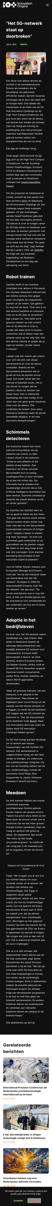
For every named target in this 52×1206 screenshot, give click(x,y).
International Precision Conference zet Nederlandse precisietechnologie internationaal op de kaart (25, 1091)
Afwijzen (34, 1200)
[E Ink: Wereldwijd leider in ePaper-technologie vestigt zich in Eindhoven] (26, 1117)
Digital (24, 44)
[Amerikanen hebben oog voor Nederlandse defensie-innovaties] (26, 1161)
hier (13, 148)
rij (33, 1022)
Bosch (33, 721)
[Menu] (47, 5)
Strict (24, 200)
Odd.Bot (38, 250)
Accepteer (18, 1200)
